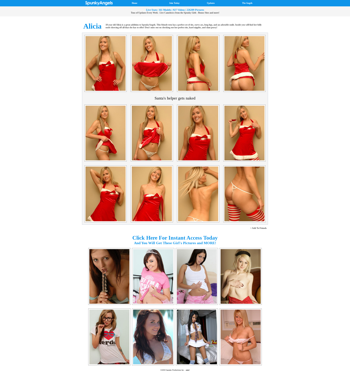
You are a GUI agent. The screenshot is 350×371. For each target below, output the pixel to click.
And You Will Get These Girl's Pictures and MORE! (175, 243)
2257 (188, 370)
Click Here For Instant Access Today (175, 238)
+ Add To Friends (258, 228)
